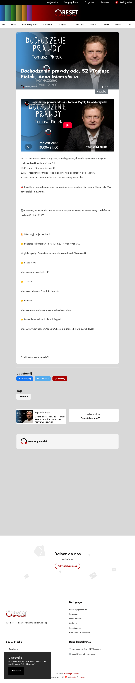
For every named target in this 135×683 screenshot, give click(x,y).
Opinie (118, 24)
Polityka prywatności (78, 609)
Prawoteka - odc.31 (90, 418)
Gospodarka (78, 24)
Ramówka (105, 2)
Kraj (3, 24)
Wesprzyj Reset (71, 2)
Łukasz (82, 677)
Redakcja (73, 623)
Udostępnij (26, 378)
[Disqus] (67, 491)
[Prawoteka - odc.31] (109, 415)
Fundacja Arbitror (71, 673)
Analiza (105, 24)
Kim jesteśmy (52, 2)
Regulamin (73, 614)
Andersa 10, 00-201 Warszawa (86, 649)
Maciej (73, 677)
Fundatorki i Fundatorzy (79, 632)
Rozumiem (16, 670)
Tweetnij (44, 378)
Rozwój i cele (75, 628)
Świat (13, 24)
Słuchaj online (125, 2)
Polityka (62, 24)
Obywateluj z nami (67, 565)
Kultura (93, 24)
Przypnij (61, 378)
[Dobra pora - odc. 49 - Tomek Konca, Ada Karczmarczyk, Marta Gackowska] (25, 416)
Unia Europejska (30, 24)
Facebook (13, 649)
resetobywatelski (31, 86)
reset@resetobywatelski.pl (83, 653)
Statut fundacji (75, 618)
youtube (24, 396)
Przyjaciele (89, 2)
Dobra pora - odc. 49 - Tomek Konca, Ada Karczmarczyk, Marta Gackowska (50, 419)
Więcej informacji (28, 664)
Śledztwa (47, 24)
